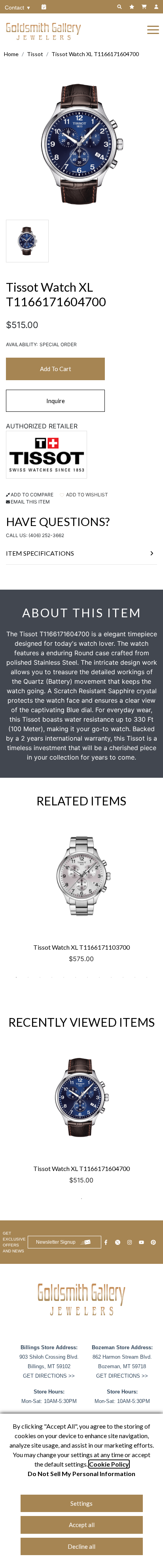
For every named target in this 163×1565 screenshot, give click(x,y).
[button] (153, 29)
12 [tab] (147, 977)
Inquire (55, 400)
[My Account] (157, 6)
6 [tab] (76, 977)
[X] (118, 1242)
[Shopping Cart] (145, 6)
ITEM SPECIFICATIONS (40, 553)
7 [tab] (87, 977)
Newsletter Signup (56, 1242)
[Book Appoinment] (45, 6)
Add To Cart (55, 368)
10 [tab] (123, 977)
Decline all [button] (81, 1546)
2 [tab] (28, 977)
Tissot (35, 54)
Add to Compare (32, 495)
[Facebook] (106, 1242)
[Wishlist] (132, 6)
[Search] (120, 6)
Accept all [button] (82, 1524)
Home (11, 54)
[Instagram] (130, 1242)
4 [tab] (52, 977)
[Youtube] (142, 1242)
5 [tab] (64, 977)
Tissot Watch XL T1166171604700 (95, 54)
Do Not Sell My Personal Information (81, 1473)
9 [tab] (111, 977)
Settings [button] (81, 1503)
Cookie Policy (109, 1464)
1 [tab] (16, 977)
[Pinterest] (154, 1242)
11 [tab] (135, 977)
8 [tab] (99, 977)
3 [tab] (40, 977)
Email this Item (30, 502)
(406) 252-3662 (46, 535)
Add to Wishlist (86, 495)
